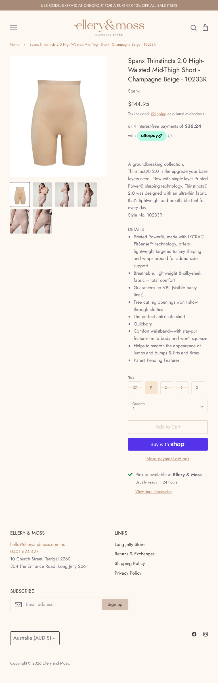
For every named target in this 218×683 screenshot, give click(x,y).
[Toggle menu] (13, 27)
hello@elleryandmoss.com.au (37, 544)
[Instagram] (205, 634)
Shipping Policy (130, 563)
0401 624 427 (24, 551)
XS (135, 387)
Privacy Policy (128, 573)
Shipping (158, 114)
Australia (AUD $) (32, 638)
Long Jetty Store (129, 544)
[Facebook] (194, 634)
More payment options (167, 458)
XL (198, 387)
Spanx (134, 91)
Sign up (115, 604)
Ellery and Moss (56, 663)
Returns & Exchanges (134, 553)
